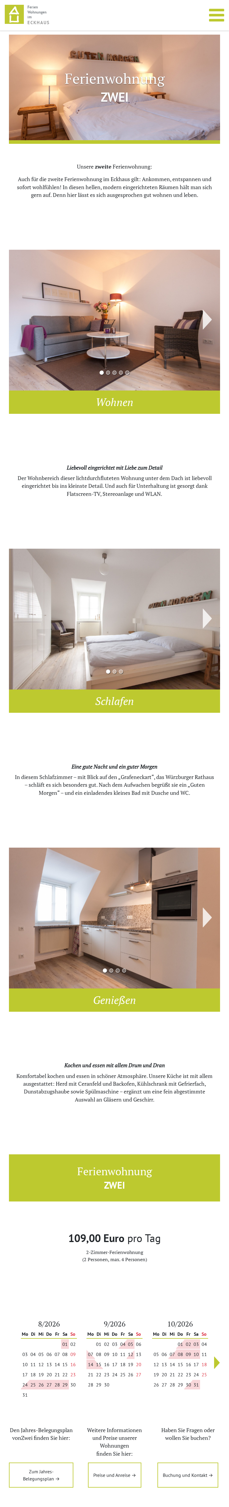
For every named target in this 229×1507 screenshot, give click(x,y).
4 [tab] (121, 373)
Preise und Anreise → (114, 1475)
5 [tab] (127, 373)
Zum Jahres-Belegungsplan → (41, 1475)
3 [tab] (114, 373)
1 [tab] (101, 373)
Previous (16, 319)
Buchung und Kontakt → (188, 1475)
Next (213, 321)
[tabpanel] (114, 320)
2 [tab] (108, 373)
